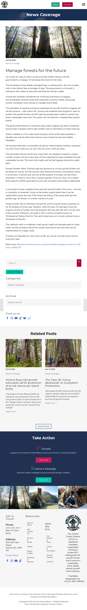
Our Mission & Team (50, 539)
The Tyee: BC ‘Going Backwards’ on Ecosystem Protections (61, 382)
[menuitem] (56, 10)
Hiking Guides (30, 552)
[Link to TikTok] (20, 318)
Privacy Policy (12, 555)
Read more (11, 411)
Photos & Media (30, 540)
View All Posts (14, 272)
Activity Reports (50, 556)
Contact (50, 562)
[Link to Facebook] (7, 318)
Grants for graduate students (19, 184)
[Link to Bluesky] (24, 318)
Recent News (30, 524)
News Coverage (13, 63)
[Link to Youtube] (16, 318)
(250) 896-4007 (13, 527)
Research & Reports (30, 560)
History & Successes (50, 549)
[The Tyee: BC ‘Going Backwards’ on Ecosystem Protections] (63, 353)
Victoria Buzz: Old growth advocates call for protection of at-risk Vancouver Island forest (23, 384)
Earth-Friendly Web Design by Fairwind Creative (43, 604)
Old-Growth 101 (30, 531)
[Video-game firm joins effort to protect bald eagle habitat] (2, 305)
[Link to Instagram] (11, 318)
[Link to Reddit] (29, 318)
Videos (29, 547)
